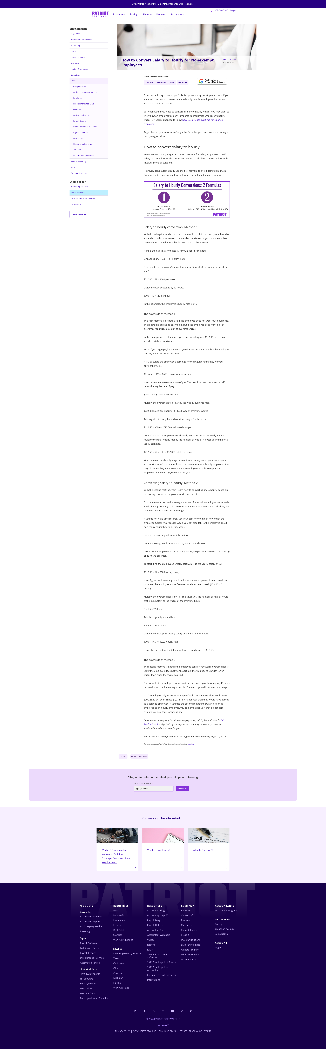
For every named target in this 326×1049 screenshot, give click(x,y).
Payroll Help (153, 925)
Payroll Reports (79, 121)
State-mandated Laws (82, 144)
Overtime (77, 109)
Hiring (73, 51)
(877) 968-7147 (220, 10)
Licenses (182, 1031)
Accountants (178, 14)
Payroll (74, 81)
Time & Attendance (79, 173)
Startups (117, 934)
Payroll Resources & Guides (85, 126)
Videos (150, 939)
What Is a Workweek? (158, 850)
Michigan (118, 977)
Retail (116, 910)
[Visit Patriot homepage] (100, 14)
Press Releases (189, 930)
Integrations (153, 979)
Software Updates (190, 954)
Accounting (75, 45)
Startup (74, 167)
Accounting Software (79, 186)
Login (233, 10)
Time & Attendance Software (83, 198)
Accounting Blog (156, 910)
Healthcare (119, 920)
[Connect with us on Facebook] (144, 1011)
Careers (185, 925)
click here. (191, 744)
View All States (121, 987)
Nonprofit (118, 915)
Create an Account (224, 928)
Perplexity (161, 82)
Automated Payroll (90, 962)
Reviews (160, 14)
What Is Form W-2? (203, 850)
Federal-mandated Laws (83, 104)
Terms (207, 1031)
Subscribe (182, 788)
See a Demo (79, 214)
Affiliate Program (190, 949)
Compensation (79, 86)
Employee (77, 98)
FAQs (150, 949)
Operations (75, 75)
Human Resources (78, 57)
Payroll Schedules (80, 132)
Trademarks (195, 1031)
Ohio (116, 968)
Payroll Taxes (78, 138)
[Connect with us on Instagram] (163, 1011)
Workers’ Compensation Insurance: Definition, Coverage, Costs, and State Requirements (116, 856)
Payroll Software (78, 192)
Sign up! (189, 4)
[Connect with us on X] (154, 1011)
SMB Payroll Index (190, 944)
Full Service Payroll (90, 947)
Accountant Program (226, 910)
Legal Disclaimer (167, 1031)
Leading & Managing (79, 69)
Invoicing (85, 931)
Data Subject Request (144, 1031)
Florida (117, 982)
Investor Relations (190, 939)
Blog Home (75, 33)
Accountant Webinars (158, 934)
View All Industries (123, 939)
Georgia (117, 973)
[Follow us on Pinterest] (191, 1011)
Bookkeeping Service (91, 926)
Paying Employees (81, 115)
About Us (186, 910)
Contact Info (187, 915)
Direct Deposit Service (92, 957)
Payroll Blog (153, 920)
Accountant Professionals (81, 39)
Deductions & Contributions (85, 92)
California (118, 963)
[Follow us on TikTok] (181, 1011)
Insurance (75, 63)
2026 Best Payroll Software (161, 962)
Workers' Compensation (83, 155)
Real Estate (119, 930)
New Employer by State (125, 953)
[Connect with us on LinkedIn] (135, 1011)
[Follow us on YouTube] (172, 1011)
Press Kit (185, 934)
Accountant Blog (156, 930)
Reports (151, 944)
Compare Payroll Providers (161, 974)
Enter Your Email (143, 783)
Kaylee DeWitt (229, 59)
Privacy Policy (122, 1031)
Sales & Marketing (78, 161)
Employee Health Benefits (94, 998)
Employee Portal (89, 983)
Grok (172, 82)
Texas (116, 958)
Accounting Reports (90, 921)
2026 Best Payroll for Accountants (158, 969)
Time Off (77, 149)
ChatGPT (149, 82)
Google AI (182, 82)
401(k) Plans (86, 988)
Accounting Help (156, 915)
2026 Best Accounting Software (158, 956)
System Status (188, 959)
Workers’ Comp (88, 993)
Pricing (134, 14)
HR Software (76, 204)
